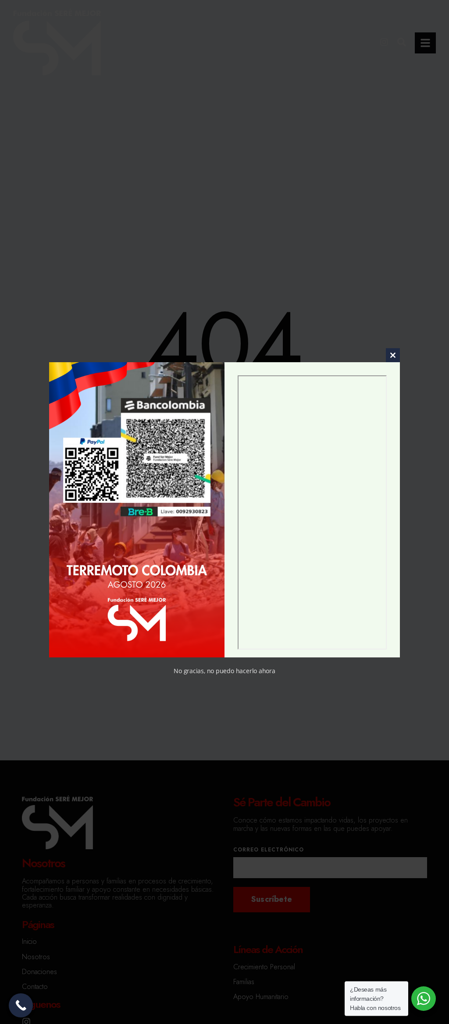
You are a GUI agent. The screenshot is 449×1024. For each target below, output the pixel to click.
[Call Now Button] (21, 1005)
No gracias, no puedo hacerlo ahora (224, 671)
